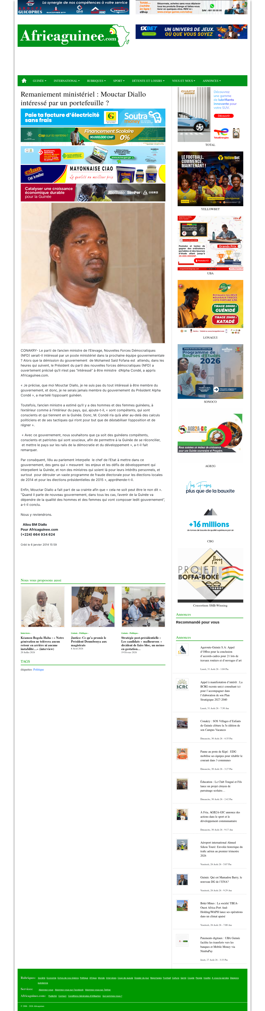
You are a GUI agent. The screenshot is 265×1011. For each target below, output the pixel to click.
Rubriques (95, 81)
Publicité (52, 996)
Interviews (111, 978)
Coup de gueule (125, 978)
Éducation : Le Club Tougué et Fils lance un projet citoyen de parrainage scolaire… (221, 786)
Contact (62, 996)
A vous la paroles (220, 978)
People (199, 978)
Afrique (93, 978)
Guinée (38, 81)
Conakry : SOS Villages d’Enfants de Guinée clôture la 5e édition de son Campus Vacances (220, 725)
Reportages (156, 978)
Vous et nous (182, 81)
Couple (191, 978)
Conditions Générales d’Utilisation (84, 996)
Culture (175, 978)
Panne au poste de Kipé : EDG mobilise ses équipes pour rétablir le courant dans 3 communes (221, 755)
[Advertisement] (132, 62)
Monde (101, 978)
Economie (51, 978)
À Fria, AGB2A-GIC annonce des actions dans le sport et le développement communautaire (220, 816)
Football (167, 978)
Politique (38, 669)
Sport (117, 81)
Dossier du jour (141, 978)
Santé (183, 978)
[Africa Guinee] (73, 35)
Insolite (207, 978)
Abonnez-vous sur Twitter (98, 989)
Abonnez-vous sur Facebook (69, 989)
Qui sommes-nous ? (112, 996)
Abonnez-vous (46, 989)
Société (41, 978)
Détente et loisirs (147, 81)
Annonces (210, 81)
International (65, 81)
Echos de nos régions (68, 978)
